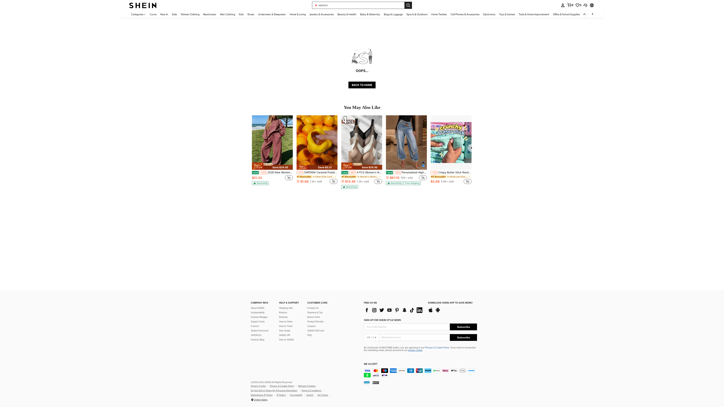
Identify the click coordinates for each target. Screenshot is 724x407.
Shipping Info (286, 308)
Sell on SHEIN (286, 339)
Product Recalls (315, 321)
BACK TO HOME (362, 84)
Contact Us (313, 308)
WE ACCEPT (370, 364)
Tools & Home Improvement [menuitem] (534, 14)
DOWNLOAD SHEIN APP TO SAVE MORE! (450, 303)
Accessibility (296, 395)
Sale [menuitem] (174, 14)
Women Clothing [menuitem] (190, 14)
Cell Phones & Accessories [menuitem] (465, 14)
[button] (585, 5)
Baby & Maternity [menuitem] (370, 14)
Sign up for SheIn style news (382, 320)
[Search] (408, 5)
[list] (394, 310)
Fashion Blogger (259, 317)
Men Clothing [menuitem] (227, 14)
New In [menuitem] (164, 14)
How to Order (286, 321)
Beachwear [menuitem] (209, 14)
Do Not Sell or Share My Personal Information (274, 390)
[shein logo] (142, 5)
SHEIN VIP (284, 335)
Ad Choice (322, 395)
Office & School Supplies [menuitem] (566, 14)
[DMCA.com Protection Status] (375, 382)
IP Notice (281, 395)
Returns (283, 312)
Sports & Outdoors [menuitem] (416, 14)
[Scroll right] (592, 14)
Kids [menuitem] (241, 14)
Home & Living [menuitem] (298, 14)
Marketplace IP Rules (262, 395)
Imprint (309, 395)
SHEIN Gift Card (315, 330)
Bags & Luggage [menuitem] (393, 14)
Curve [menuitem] (153, 14)
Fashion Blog (257, 339)
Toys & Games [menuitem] (507, 14)
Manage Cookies (307, 386)
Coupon (311, 326)
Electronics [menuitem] (489, 14)
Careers (255, 326)
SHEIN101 (256, 335)
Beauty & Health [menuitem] (346, 14)
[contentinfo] (420, 372)
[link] (570, 5)
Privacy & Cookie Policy (437, 347)
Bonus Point (313, 317)
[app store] (430, 312)
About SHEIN (257, 308)
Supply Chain (258, 321)
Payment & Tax (315, 312)
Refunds (283, 317)
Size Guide (284, 330)
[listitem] (272, 151)
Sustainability (258, 312)
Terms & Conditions (311, 390)
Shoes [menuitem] (250, 14)
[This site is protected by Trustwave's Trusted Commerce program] (367, 382)
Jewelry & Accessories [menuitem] (322, 14)
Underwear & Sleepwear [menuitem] (272, 14)
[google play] (437, 312)
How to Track (285, 326)
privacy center (415, 350)
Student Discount (259, 330)
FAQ (309, 335)
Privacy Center (258, 386)
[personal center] (563, 5)
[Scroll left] (588, 14)
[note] (272, 166)
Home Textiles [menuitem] (439, 14)
